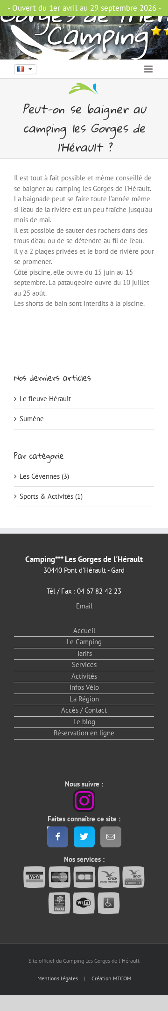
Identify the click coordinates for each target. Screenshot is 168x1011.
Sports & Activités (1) (51, 496)
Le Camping (84, 641)
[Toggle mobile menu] (149, 69)
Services (84, 664)
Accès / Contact (84, 710)
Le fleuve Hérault (45, 398)
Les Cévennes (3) (44, 476)
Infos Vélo (84, 687)
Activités (84, 676)
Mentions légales (57, 978)
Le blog (84, 721)
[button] (25, 69)
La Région (84, 698)
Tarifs (84, 653)
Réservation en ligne (84, 732)
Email (84, 605)
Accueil (84, 630)
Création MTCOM (111, 978)
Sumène (32, 418)
